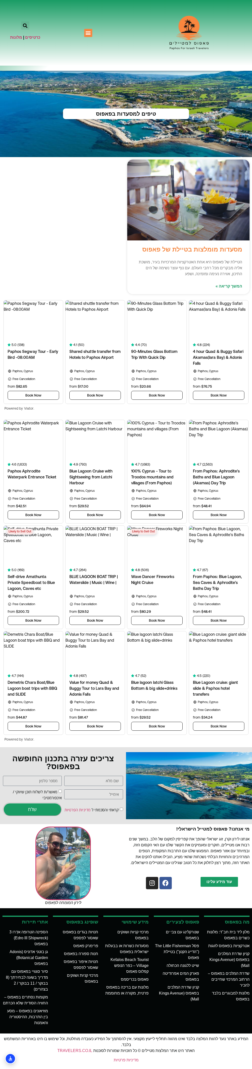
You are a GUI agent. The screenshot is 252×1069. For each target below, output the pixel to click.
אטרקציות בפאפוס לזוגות (229, 946)
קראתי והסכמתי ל (91, 810)
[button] (88, 33)
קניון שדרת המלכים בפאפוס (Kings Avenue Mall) (229, 960)
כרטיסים (32, 37)
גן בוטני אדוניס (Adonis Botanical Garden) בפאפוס (29, 958)
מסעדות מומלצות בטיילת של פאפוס (192, 249)
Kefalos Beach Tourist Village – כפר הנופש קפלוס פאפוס (129, 966)
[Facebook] (165, 883)
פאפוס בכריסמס (135, 979)
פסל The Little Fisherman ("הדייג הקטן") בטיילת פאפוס (177, 952)
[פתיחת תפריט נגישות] (10, 1058)
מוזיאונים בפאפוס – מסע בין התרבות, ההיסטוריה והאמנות (27, 1017)
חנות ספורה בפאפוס (81, 954)
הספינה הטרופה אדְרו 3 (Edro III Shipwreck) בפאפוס (28, 938)
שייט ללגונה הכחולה (183, 965)
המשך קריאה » (229, 286)
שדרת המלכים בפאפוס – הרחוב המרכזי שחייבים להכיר (229, 979)
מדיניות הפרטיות (77, 810)
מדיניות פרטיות (126, 1060)
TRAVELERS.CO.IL (74, 1051)
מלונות (16, 37)
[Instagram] (152, 883)
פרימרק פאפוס (85, 946)
